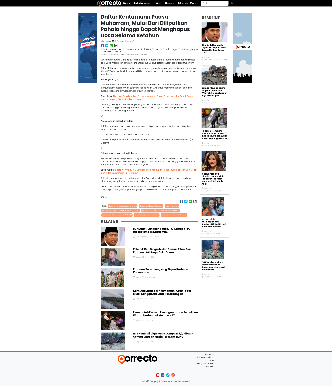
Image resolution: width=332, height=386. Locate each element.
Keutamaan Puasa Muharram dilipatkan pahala (160, 210)
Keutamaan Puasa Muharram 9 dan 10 (117, 215)
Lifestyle (183, 3)
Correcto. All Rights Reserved (175, 381)
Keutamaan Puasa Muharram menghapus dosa (120, 210)
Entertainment (142, 3)
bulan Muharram (172, 206)
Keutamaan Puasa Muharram (151, 206)
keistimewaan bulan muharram (174, 215)
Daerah (169, 3)
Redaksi (210, 367)
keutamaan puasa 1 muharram (147, 215)
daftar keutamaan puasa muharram (123, 206)
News (126, 3)
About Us (209, 354)
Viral (158, 3)
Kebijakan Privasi (205, 364)
